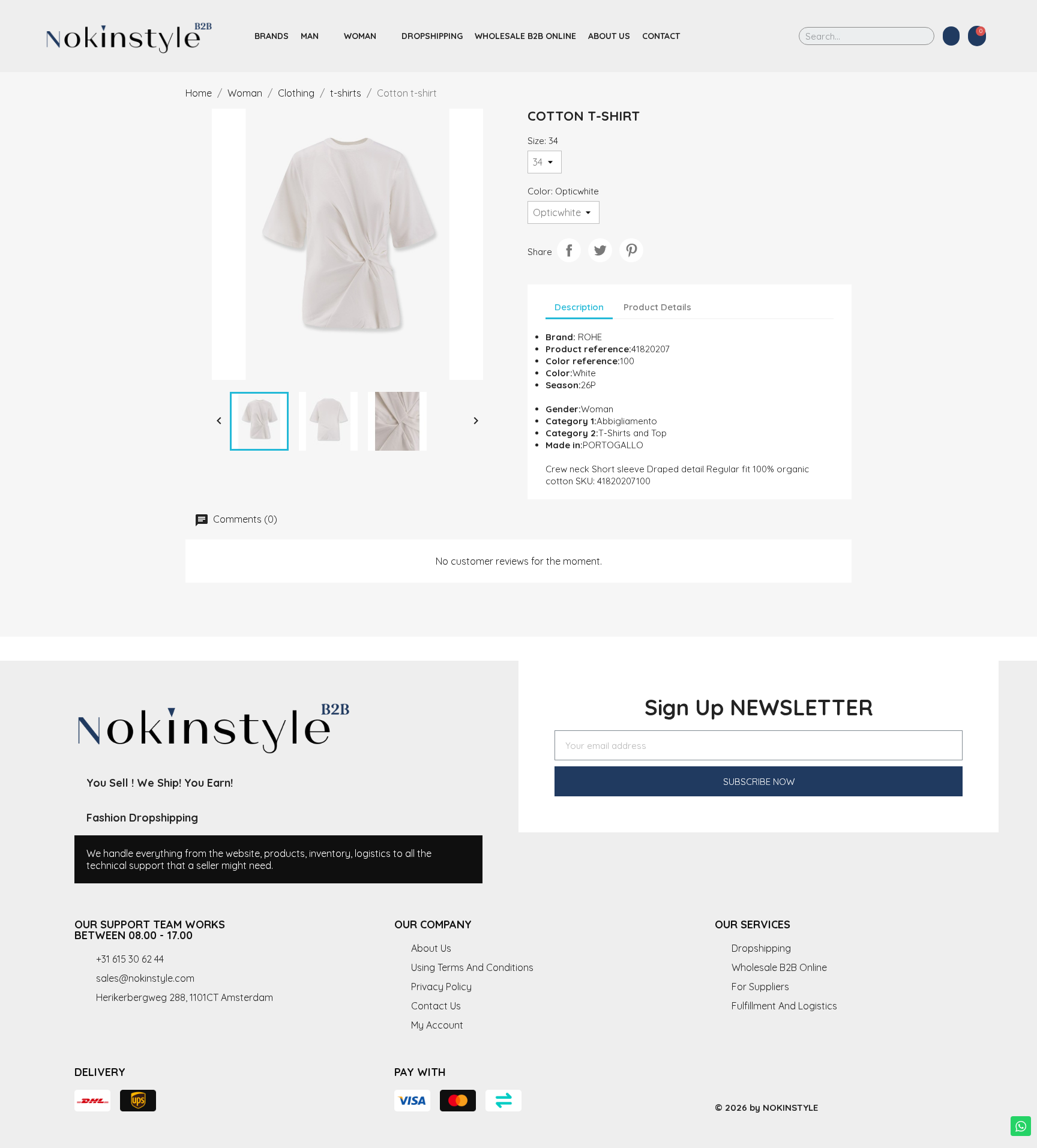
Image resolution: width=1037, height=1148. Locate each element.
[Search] (917, 36)
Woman (360, 36)
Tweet (600, 250)
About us (609, 36)
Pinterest (631, 250)
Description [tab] (579, 307)
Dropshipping (432, 36)
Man (310, 36)
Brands (271, 36)
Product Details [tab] (657, 307)
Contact (661, 36)
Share (569, 250)
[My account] (951, 36)
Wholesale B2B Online (525, 36)
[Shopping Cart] (977, 36)
